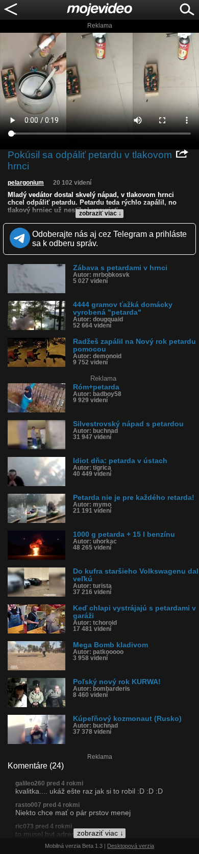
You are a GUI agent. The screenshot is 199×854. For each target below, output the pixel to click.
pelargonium (26, 183)
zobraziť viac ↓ (100, 213)
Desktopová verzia (130, 846)
